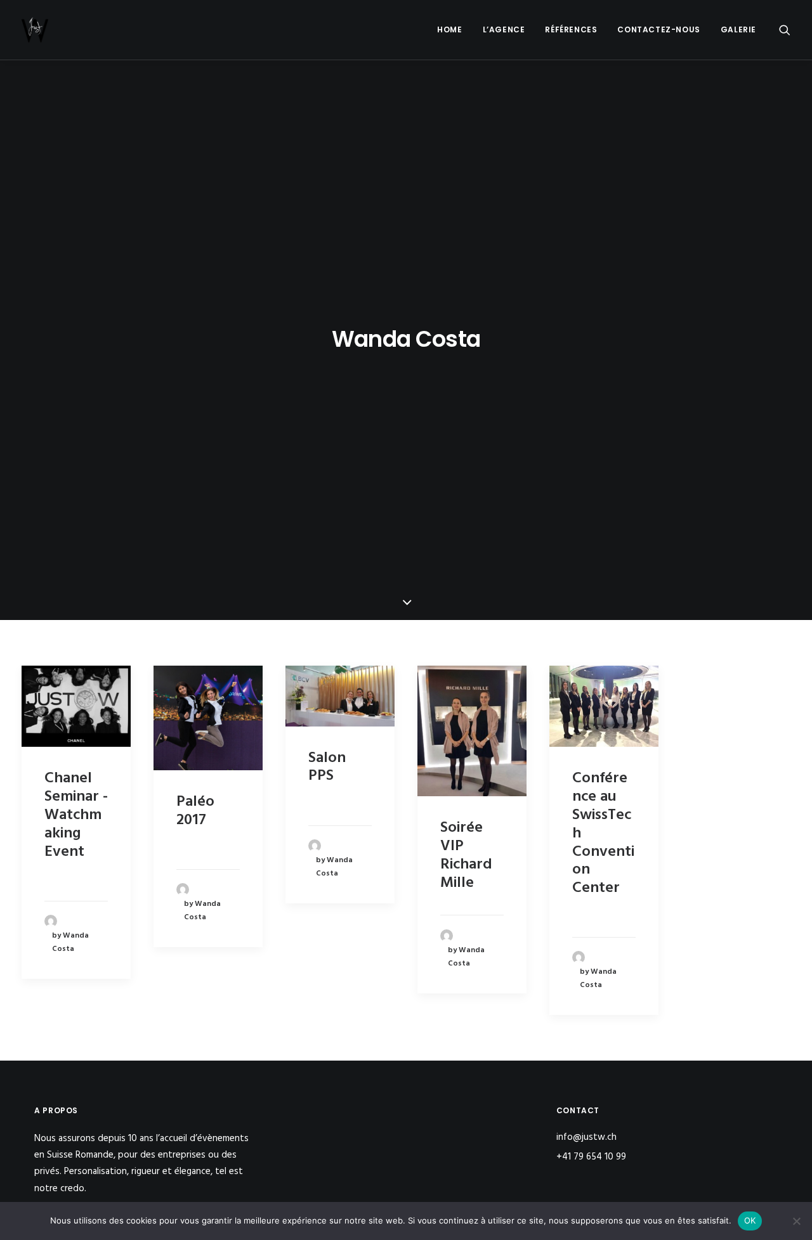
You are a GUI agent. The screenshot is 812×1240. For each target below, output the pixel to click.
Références (571, 29)
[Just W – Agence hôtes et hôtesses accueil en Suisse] (35, 29)
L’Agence (504, 29)
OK (750, 1220)
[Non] (796, 1221)
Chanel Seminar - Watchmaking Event (76, 814)
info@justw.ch (586, 1137)
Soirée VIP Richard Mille (466, 855)
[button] (784, 30)
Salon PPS (327, 767)
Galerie (738, 29)
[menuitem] (449, 30)
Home (449, 29)
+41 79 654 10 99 (592, 1157)
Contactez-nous (658, 29)
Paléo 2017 (195, 811)
